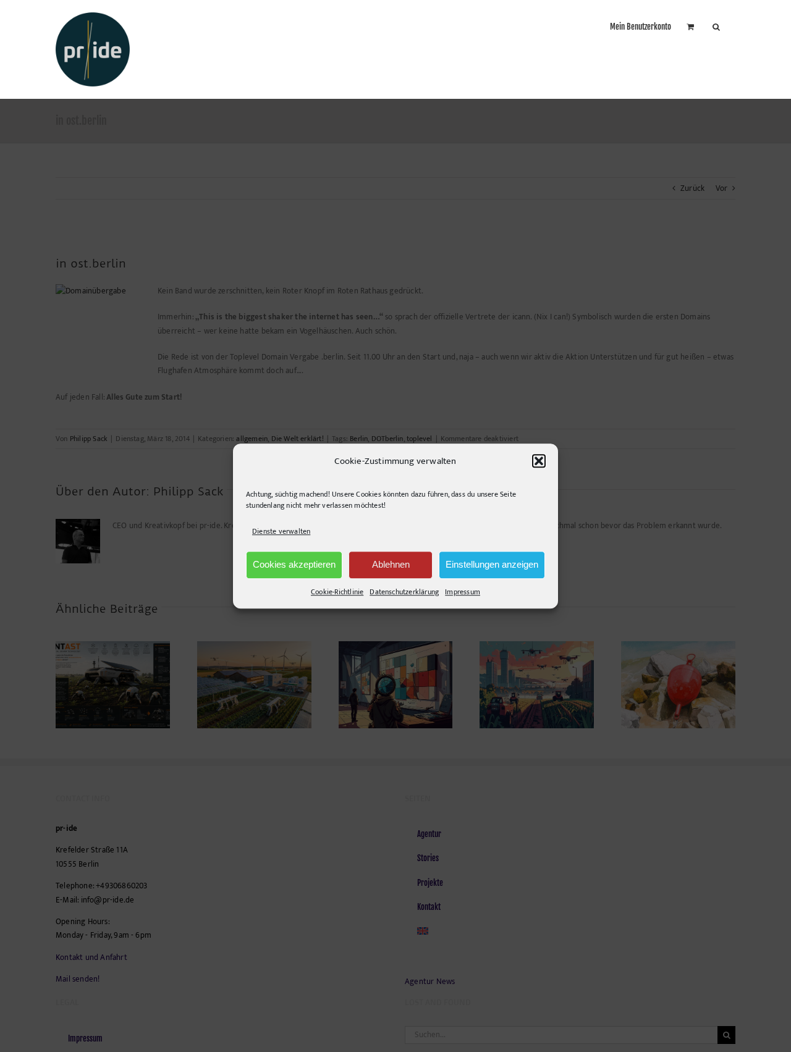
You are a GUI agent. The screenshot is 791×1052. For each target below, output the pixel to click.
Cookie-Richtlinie (337, 592)
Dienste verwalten (281, 532)
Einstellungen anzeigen (492, 564)
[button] (539, 461)
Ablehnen (391, 564)
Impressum (462, 592)
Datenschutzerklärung (404, 592)
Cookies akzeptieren (294, 564)
